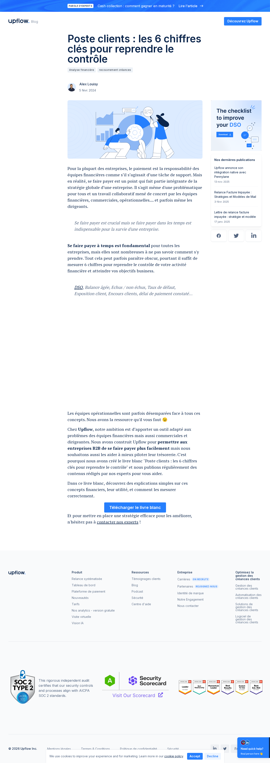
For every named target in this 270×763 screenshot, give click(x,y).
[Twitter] (236, 236)
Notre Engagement (190, 599)
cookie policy (173, 756)
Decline (212, 756)
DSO (78, 287)
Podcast (137, 591)
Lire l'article (188, 6)
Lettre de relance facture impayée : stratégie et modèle (235, 214)
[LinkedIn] (254, 236)
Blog (135, 585)
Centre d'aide (141, 604)
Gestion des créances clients (246, 587)
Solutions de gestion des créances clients (246, 607)
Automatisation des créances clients (248, 596)
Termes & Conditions (95, 749)
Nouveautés (80, 597)
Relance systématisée (87, 578)
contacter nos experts (117, 522)
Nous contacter (188, 605)
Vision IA (78, 623)
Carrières (183, 579)
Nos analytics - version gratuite (93, 610)
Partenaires (185, 586)
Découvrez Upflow (242, 21)
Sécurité (137, 597)
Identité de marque (190, 593)
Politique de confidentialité (138, 749)
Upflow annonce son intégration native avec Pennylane (230, 172)
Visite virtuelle (81, 616)
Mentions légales (59, 749)
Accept (195, 756)
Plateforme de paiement (88, 591)
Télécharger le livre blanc (135, 507)
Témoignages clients (146, 578)
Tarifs (76, 604)
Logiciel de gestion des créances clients (246, 619)
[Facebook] (219, 236)
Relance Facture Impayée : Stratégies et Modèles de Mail (235, 194)
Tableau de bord (83, 585)
